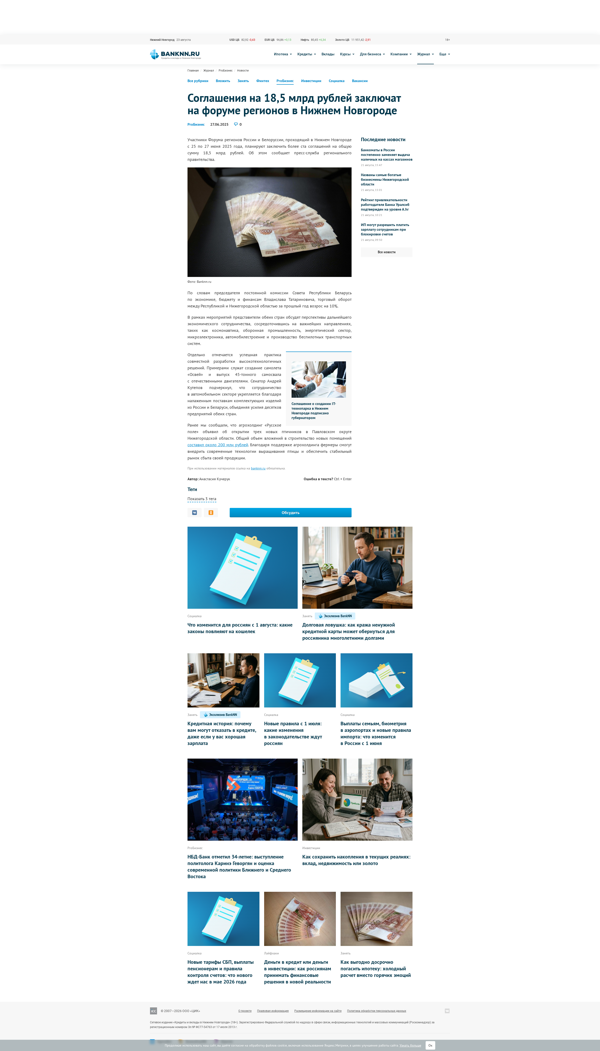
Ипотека (281, 54)
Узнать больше (410, 1045)
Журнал (423, 54)
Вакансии (360, 80)
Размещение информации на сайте (317, 1011)
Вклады (328, 54)
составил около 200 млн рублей (218, 444)
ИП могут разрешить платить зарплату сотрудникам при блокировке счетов (385, 230)
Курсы (345, 54)
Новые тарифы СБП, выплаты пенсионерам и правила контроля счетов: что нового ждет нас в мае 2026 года (221, 972)
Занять (243, 80)
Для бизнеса (370, 54)
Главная (193, 70)
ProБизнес (225, 70)
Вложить (223, 80)
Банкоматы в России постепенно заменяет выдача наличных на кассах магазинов (386, 155)
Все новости (387, 252)
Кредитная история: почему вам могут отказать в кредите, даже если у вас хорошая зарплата (222, 733)
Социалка (337, 80)
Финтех (262, 80)
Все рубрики (198, 80)
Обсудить (291, 512)
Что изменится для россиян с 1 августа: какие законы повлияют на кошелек (240, 628)
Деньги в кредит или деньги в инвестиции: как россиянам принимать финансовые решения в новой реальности (297, 972)
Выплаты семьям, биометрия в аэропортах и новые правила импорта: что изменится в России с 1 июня (376, 733)
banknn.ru (258, 468)
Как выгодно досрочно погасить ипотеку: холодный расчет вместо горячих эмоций (376, 968)
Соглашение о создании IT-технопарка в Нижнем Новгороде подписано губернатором (314, 410)
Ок (430, 1045)
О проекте (244, 1011)
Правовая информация (273, 1011)
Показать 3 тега (202, 498)
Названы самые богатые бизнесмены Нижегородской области (385, 180)
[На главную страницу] (175, 54)
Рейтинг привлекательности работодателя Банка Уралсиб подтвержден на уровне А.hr (385, 205)
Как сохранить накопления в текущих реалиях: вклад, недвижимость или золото (356, 859)
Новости (243, 70)
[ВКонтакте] (194, 512)
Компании (399, 54)
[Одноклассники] (211, 512)
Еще (442, 54)
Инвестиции (311, 80)
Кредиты (304, 54)
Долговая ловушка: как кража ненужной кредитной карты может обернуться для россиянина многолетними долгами (348, 631)
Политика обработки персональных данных (376, 1011)
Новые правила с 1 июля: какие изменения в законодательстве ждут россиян (293, 733)
